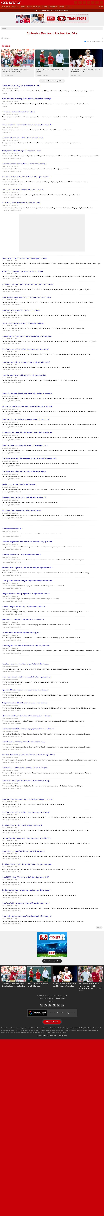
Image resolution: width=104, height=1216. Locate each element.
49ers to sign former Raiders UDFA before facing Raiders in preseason (27, 393)
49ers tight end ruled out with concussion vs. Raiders (21, 310)
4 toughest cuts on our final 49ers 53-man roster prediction (22, 138)
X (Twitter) (41, 1005)
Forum (29, 7)
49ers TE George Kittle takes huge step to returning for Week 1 (24, 607)
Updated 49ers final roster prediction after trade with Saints (23, 620)
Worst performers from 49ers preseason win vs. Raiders (21, 151)
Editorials (15, 7)
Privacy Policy (53, 1035)
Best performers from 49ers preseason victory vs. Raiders (22, 271)
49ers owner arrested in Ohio (12, 529)
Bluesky (58, 1005)
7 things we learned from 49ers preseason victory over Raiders (24, 258)
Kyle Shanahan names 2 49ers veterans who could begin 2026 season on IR (29, 458)
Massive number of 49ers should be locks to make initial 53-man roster (27, 125)
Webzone (11, 3)
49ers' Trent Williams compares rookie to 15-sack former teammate (25, 903)
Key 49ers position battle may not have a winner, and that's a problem (26, 890)
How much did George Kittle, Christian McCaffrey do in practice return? (27, 568)
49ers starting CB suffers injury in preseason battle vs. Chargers (24, 768)
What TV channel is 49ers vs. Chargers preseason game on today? (26, 812)
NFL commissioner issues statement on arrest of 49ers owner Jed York (27, 406)
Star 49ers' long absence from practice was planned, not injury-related (27, 542)
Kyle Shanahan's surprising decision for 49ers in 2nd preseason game (27, 864)
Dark (58, 961)
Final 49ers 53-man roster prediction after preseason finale (23, 190)
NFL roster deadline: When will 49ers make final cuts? (21, 203)
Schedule (36, 7)
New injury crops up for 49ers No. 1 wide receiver (19, 484)
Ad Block (39, 933)
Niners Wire (14, 88)
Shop (67, 7)
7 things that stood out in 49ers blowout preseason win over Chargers (26, 716)
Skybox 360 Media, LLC (60, 996)
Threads (49, 1005)
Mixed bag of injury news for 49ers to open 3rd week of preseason (25, 664)
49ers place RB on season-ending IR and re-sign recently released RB (27, 799)
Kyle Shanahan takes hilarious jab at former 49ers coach (22, 825)
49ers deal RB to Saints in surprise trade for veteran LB (21, 555)
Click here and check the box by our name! (62, 1013)
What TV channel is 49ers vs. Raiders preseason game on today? (25, 349)
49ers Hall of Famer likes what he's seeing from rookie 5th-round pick (26, 297)
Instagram (54, 1005)
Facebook (45, 1005)
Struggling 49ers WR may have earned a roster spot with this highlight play (28, 755)
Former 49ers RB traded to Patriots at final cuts (18, 112)
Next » (99, 927)
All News (43, 81)
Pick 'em (61, 7)
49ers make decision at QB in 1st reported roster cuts (21, 86)
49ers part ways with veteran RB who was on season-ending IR (24, 164)
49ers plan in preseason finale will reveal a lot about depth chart (24, 445)
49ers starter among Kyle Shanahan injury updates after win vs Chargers (28, 729)
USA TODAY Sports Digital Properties (54, 998)
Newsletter (53, 7)
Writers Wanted (52, 1022)
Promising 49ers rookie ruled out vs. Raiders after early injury (23, 323)
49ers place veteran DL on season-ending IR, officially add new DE (26, 362)
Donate (39, 1035)
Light (54, 961)
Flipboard (92, 2)
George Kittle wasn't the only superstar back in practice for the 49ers (26, 594)
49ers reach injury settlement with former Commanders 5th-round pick (26, 916)
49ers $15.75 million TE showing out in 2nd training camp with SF (25, 877)
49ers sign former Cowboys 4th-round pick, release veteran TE (24, 497)
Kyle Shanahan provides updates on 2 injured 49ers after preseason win (28, 284)
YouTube (62, 1005)
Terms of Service (62, 1035)
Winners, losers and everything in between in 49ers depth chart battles (27, 432)
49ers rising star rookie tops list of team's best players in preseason (26, 646)
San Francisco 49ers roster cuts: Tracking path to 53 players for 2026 (26, 177)
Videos (23, 7)
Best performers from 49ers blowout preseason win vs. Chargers (25, 703)
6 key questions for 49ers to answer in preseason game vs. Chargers (26, 838)
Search (101, 2)
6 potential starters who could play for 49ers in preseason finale (24, 375)
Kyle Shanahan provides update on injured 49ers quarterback (24, 471)
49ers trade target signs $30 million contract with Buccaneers (23, 851)
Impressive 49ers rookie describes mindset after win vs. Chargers (25, 690)
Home (3, 7)
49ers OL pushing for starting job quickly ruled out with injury (23, 742)
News (8, 7)
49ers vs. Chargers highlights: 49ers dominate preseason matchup (25, 781)
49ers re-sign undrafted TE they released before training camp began (26, 677)
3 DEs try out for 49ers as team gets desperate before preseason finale (27, 581)
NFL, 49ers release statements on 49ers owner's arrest (21, 510)
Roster (44, 7)
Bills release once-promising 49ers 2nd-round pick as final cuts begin (26, 99)
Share (101, 7)
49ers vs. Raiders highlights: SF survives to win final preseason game (27, 336)
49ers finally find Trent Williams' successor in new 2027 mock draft (25, 419)
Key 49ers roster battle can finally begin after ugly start (21, 633)
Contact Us (45, 1035)
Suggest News (59, 81)
